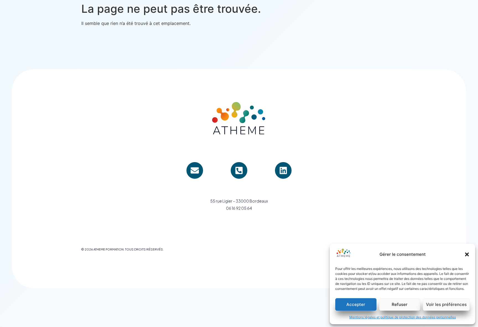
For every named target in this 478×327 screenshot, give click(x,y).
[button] (467, 254)
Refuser (399, 304)
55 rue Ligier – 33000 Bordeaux (239, 200)
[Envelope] (194, 170)
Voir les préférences (446, 304)
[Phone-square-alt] (239, 170)
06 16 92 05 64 (239, 208)
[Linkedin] (283, 170)
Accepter (355, 304)
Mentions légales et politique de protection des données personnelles (402, 317)
